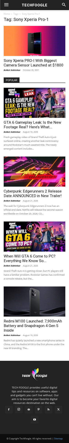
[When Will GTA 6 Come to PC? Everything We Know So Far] (34, 237)
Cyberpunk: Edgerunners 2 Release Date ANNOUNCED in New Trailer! (33, 193)
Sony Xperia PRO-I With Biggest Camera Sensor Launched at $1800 (33, 62)
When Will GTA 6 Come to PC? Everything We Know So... (29, 258)
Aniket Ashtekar (12, 70)
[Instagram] (18, 409)
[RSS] (48, 409)
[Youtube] (34, 419)
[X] (58, 409)
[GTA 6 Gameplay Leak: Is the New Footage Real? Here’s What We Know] (34, 103)
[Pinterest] (38, 409)
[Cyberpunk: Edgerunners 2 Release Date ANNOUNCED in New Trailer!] (34, 172)
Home (7, 13)
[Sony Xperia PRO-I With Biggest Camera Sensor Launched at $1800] (34, 41)
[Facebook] (9, 409)
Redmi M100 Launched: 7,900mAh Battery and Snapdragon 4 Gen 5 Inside (33, 326)
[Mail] (28, 409)
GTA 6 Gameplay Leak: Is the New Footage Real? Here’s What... (32, 124)
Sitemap (58, 438)
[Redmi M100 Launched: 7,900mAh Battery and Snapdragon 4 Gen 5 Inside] (34, 301)
